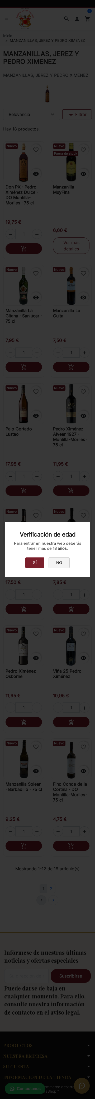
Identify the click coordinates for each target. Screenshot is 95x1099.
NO (59, 562)
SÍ (35, 562)
